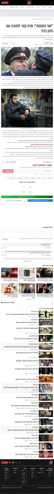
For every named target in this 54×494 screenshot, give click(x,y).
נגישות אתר (3, 487)
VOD (44, 7)
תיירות (23, 475)
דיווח (6, 247)
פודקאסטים (39, 472)
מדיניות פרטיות (15, 487)
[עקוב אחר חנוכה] (36, 178)
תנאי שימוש (8, 487)
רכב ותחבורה (23, 480)
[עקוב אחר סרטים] (24, 178)
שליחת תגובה (5, 239)
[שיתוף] (11, 43)
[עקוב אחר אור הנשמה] (8, 178)
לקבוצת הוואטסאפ (26, 197)
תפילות (32, 470)
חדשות (50, 7)
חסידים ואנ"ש (30, 7)
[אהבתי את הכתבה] (30, 187)
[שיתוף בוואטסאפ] (14, 43)
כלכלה (6, 476)
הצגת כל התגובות (27, 261)
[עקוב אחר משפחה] (30, 178)
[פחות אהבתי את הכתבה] (24, 187)
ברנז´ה (22, 7)
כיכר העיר (6, 478)
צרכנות (6, 472)
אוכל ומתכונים (13, 7)
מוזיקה (23, 477)
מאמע (15, 472)
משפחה (32, 476)
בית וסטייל (23, 470)
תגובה (2, 247)
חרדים (38, 7)
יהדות (32, 474)
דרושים (20, 487)
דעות (33, 472)
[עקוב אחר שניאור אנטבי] (16, 178)
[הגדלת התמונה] (51, 90)
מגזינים (14, 470)
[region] (27, 61)
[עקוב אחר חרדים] (48, 178)
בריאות (6, 474)
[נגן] (27, 61)
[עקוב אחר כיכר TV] (42, 178)
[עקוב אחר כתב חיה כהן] (44, 43)
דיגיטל (23, 483)
